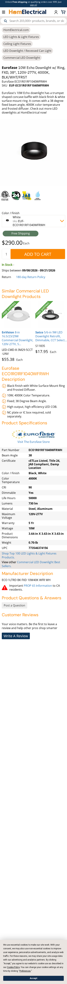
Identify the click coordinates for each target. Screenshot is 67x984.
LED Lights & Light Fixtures (21, 37)
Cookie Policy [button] (13, 967)
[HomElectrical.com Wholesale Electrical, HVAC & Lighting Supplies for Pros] (28, 11)
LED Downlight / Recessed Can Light (27, 51)
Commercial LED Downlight (21, 58)
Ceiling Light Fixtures (17, 44)
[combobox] (34, 21)
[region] (33, 195)
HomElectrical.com (16, 30)
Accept (33, 978)
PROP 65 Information (38, 586)
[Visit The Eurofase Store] (33, 434)
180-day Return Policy (30, 277)
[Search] (5, 21)
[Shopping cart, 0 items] (64, 12)
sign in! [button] (33, 4)
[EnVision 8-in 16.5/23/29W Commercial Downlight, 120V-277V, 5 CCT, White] (18, 314)
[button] (5, 12)
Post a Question (14, 605)
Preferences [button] (25, 971)
